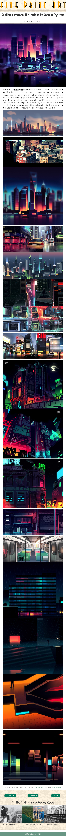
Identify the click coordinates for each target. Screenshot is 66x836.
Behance (58, 787)
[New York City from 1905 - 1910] (55, 814)
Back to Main (33, 795)
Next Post (56, 795)
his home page (39, 787)
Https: (54, 787)
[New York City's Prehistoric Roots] (33, 814)
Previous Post (10, 795)
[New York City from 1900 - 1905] (11, 814)
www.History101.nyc (42, 802)
